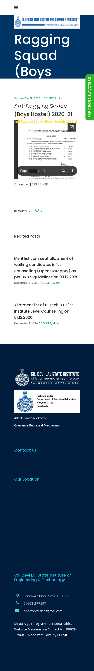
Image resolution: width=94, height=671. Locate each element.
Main (56, 283)
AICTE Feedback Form (30, 418)
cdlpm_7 (24, 210)
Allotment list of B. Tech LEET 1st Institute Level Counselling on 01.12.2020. (43, 311)
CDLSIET (46, 283)
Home (19, 115)
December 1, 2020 (26, 323)
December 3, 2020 (26, 283)
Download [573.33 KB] (31, 184)
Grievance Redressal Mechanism (37, 425)
